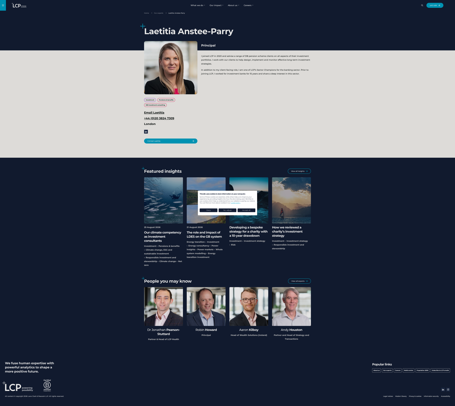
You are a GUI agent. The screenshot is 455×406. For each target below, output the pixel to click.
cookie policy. (236, 203)
